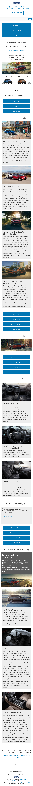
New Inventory (16, 25)
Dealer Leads (23, 779)
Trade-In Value (16, 362)
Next (29, 83)
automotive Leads (25, 782)
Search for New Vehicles (11, 755)
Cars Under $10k (17, 106)
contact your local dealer (18, 766)
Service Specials (16, 538)
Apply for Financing (16, 357)
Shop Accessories (9, 516)
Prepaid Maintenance (16, 533)
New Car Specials (16, 314)
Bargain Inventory (16, 324)
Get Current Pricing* (16, 51)
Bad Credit (16, 367)
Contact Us (16, 35)
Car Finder (16, 101)
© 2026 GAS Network (11, 780)
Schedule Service (16, 528)
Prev (3, 83)
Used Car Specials (16, 319)
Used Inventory (16, 30)
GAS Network (12, 782)
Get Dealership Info (16, 12)
